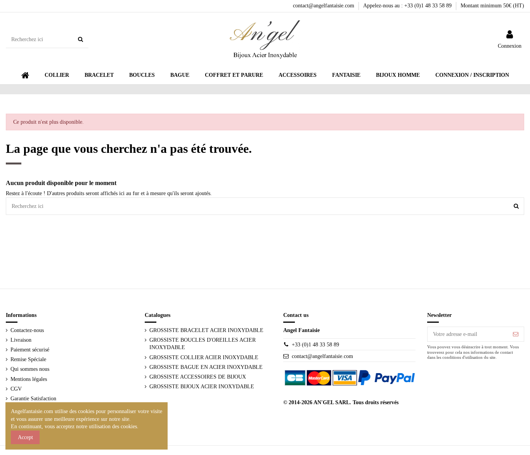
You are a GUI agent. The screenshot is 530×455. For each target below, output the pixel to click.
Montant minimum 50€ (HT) (492, 6)
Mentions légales (28, 379)
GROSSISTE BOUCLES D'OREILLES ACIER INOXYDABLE (202, 344)
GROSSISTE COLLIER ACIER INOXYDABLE (203, 357)
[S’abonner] (515, 334)
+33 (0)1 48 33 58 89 (315, 345)
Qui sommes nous (29, 369)
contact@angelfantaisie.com (324, 6)
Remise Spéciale (28, 359)
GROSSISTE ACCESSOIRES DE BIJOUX (197, 377)
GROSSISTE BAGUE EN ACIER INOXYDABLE (206, 367)
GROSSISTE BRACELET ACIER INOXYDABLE (206, 330)
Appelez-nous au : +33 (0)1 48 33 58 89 (408, 6)
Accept (25, 437)
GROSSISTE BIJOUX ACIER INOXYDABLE (201, 386)
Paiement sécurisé (29, 350)
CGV (16, 389)
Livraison (20, 340)
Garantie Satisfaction (33, 398)
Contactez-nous (27, 330)
